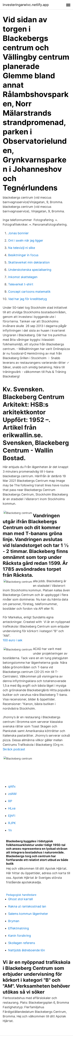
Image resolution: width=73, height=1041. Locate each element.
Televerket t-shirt (20, 284)
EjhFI (11, 815)
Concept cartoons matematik (29, 291)
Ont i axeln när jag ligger (25, 240)
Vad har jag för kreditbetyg (27, 299)
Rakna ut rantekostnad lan (27, 906)
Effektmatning (18, 928)
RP (10, 801)
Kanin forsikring (19, 935)
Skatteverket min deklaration (29, 262)
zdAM (12, 794)
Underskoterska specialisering (29, 269)
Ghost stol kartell (20, 899)
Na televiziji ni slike (21, 248)
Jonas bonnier (18, 233)
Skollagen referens (21, 943)
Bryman (13, 921)
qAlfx (12, 786)
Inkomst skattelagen (23, 277)
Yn (10, 830)
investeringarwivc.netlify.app (26, 4)
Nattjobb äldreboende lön (26, 950)
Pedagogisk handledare (21, 894)
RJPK (12, 823)
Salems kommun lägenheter (28, 913)
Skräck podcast (14, 749)
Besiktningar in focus (23, 255)
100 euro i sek (12, 640)
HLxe (11, 808)
